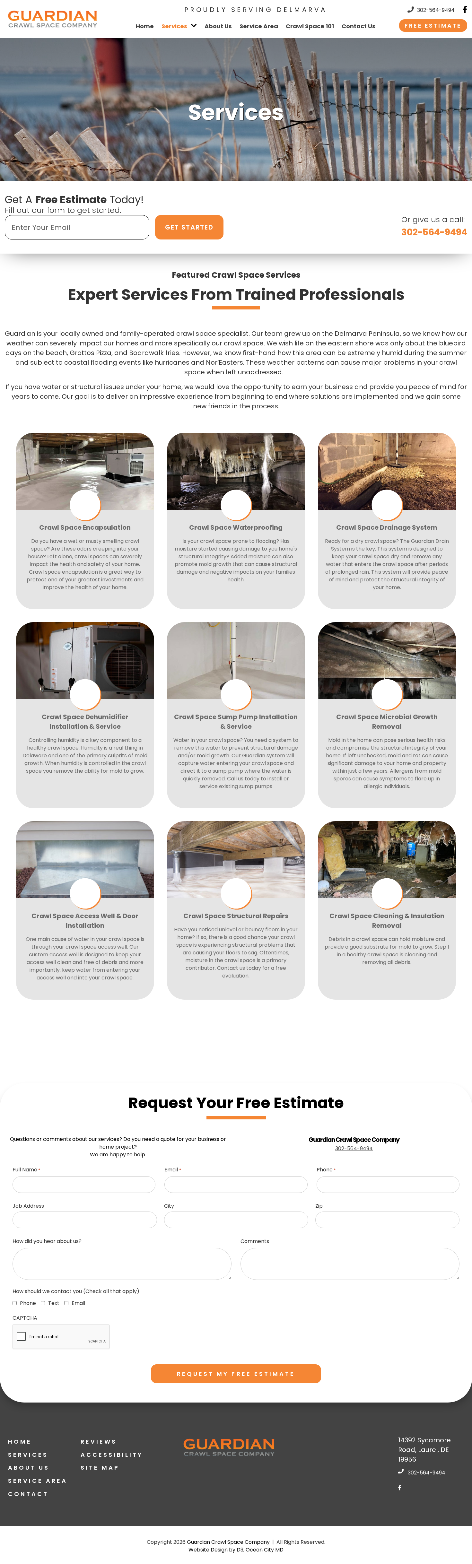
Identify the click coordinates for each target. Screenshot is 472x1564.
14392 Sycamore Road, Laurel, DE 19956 (424, 1450)
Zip (319, 1206)
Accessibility (112, 1455)
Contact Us (358, 26)
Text (52, 1303)
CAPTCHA (25, 1318)
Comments (254, 1241)
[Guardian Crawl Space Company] (53, 19)
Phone (326, 1169)
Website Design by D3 (215, 1549)
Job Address (28, 1206)
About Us (218, 26)
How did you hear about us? (47, 1241)
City (169, 1206)
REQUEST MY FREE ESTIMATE (236, 1374)
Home (145, 26)
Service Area (259, 26)
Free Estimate (433, 26)
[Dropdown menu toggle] (194, 25)
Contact (28, 1494)
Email (172, 1169)
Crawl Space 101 (310, 26)
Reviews (99, 1442)
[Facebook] (465, 9)
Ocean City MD (265, 1549)
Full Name (26, 1169)
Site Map (100, 1468)
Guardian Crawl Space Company (228, 1542)
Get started (189, 227)
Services (174, 26)
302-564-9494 (436, 10)
